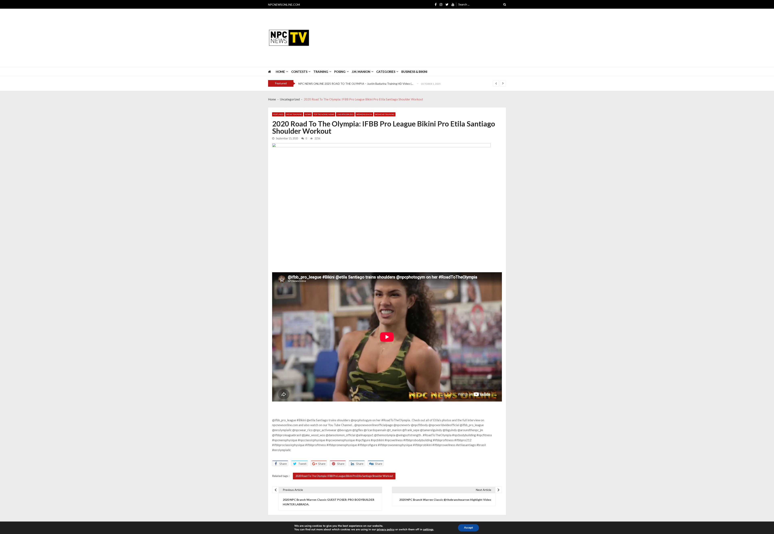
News (308, 114)
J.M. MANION (361, 71)
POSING (339, 71)
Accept (468, 528)
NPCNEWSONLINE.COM (284, 4)
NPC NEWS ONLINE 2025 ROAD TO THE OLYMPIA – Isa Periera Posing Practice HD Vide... (356, 83)
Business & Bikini (414, 71)
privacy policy (385, 529)
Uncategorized (345, 114)
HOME (280, 71)
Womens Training (384, 114)
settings (428, 529)
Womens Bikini (364, 114)
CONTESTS (299, 71)
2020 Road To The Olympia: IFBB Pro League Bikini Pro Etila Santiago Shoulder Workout (344, 476)
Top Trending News (324, 114)
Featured (278, 114)
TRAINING (320, 71)
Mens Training (294, 114)
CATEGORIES (385, 71)
